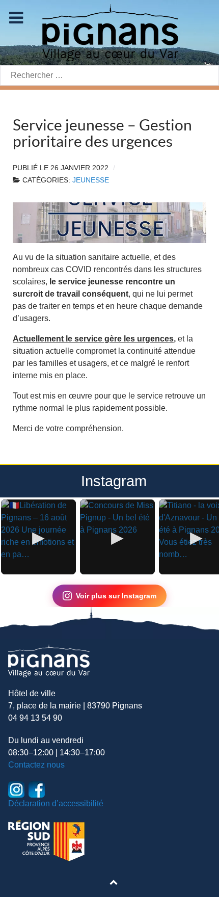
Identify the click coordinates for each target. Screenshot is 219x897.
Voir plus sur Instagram (116, 596)
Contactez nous (36, 764)
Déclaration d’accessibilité (55, 803)
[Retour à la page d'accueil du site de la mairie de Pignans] (109, 32)
